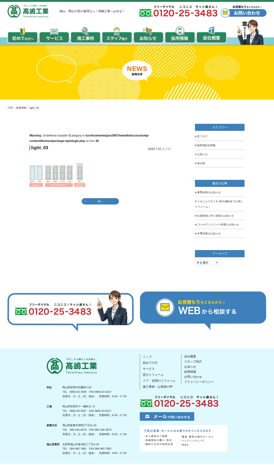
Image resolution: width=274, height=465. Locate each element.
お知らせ (202, 154)
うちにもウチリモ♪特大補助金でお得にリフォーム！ (219, 204)
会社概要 (190, 356)
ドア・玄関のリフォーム (159, 380)
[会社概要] (211, 34)
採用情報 (190, 371)
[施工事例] (85, 34)
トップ (147, 356)
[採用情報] (180, 34)
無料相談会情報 (206, 145)
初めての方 (150, 362)
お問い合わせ (193, 376)
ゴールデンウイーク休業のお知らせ (218, 224)
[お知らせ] (148, 34)
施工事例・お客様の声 (158, 386)
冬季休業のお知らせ (209, 233)
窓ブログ (202, 136)
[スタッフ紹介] (117, 34)
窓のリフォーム (153, 374)
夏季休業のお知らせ (209, 192)
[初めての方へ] (22, 34)
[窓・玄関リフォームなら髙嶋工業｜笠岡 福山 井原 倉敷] (27, 11)
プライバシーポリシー (199, 381)
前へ (100, 201)
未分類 (201, 163)
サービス (149, 368)
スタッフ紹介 (193, 361)
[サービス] (54, 34)
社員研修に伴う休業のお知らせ (215, 215)
